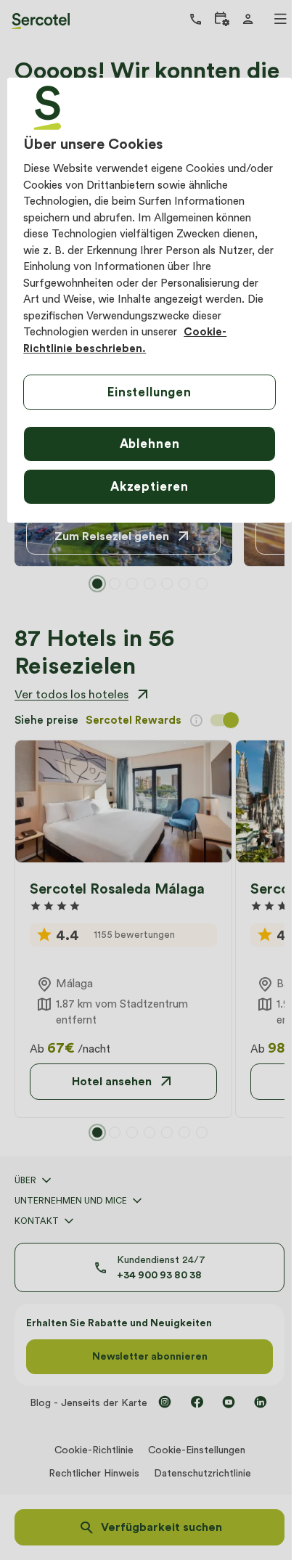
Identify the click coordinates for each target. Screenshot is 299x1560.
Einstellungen (149, 392)
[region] (149, 300)
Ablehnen (150, 443)
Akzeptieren (149, 486)
